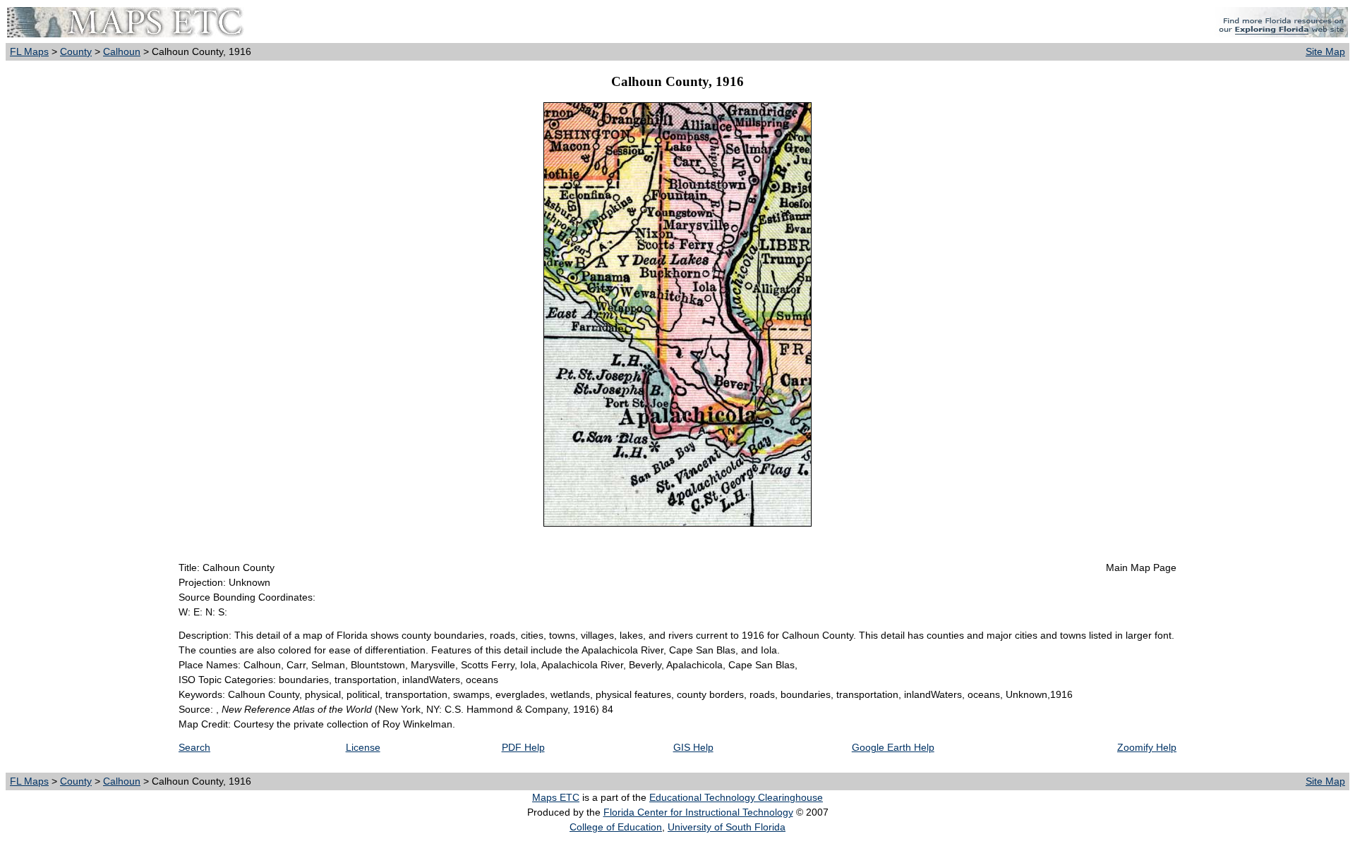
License (363, 747)
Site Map (1325, 51)
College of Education (616, 827)
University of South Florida (726, 827)
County (76, 51)
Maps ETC (555, 797)
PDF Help (523, 747)
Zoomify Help (1146, 747)
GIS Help (693, 747)
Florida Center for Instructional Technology (698, 812)
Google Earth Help (893, 747)
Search (194, 747)
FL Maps (29, 51)
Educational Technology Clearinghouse (736, 797)
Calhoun (121, 51)
